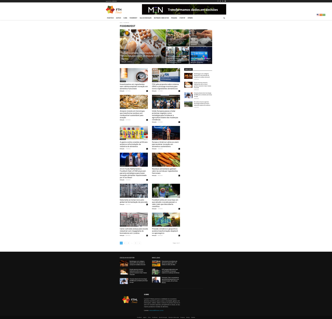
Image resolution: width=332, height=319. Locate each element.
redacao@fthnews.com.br (156, 310)
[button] (224, 18)
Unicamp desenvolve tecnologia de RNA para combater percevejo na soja (203, 94)
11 (135, 243)
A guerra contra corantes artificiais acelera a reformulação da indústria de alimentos (134, 144)
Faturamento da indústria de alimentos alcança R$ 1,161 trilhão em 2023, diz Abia (169, 263)
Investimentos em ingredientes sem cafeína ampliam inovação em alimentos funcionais (134, 86)
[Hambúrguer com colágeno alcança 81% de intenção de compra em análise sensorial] (188, 76)
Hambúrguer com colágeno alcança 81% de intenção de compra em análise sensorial (202, 75)
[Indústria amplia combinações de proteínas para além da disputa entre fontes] (143, 46)
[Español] (321, 14)
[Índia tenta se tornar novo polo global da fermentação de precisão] (134, 191)
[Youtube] (225, 1)
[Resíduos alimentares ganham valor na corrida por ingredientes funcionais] (166, 160)
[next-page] (139, 243)
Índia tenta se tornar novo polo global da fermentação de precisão (134, 201)
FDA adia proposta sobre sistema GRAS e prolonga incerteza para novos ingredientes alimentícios (165, 86)
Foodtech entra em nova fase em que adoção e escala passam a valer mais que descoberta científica (165, 203)
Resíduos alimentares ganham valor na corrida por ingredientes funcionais (165, 171)
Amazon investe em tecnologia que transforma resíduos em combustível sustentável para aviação (132, 114)
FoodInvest (125, 50)
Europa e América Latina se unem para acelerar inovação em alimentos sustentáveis (165, 144)
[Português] (324, 14)
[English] (318, 14)
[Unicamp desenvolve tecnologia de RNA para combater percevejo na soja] (188, 95)
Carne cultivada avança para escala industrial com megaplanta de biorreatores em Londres (134, 231)
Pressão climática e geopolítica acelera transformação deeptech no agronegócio (165, 231)
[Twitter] (223, 1)
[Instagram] (220, 1)
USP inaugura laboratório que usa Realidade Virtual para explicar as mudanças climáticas (170, 271)
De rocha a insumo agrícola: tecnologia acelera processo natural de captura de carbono (202, 103)
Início (121, 22)
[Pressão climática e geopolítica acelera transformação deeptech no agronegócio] (166, 220)
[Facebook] (218, 1)
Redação (122, 91)
